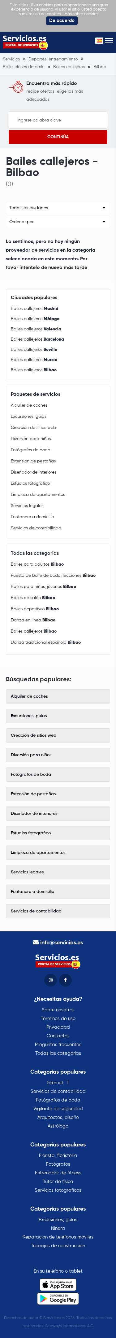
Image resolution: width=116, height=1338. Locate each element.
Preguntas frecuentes (58, 1044)
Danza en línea (33, 620)
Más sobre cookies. (81, 14)
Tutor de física (58, 1181)
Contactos (58, 1036)
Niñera (58, 1228)
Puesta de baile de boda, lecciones (53, 575)
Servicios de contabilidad (36, 528)
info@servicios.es (61, 943)
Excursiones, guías (28, 416)
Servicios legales (27, 506)
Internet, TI (58, 1082)
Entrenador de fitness (58, 1173)
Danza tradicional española (46, 642)
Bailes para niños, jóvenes (43, 587)
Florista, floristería (58, 1155)
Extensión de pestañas (33, 461)
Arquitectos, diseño (58, 1117)
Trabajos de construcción (58, 1245)
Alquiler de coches (29, 405)
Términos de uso (58, 1018)
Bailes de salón (33, 598)
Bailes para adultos (37, 564)
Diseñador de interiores (33, 472)
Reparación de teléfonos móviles (58, 1237)
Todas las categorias (58, 1053)
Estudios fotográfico (30, 483)
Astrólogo (58, 1126)
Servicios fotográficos (58, 1190)
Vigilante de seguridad (58, 1108)
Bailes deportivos (35, 609)
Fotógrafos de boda (30, 450)
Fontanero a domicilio (32, 517)
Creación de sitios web (33, 428)
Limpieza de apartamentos (38, 494)
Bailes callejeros (34, 309)
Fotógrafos (58, 1164)
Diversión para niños (31, 439)
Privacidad (58, 1027)
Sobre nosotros (58, 1010)
